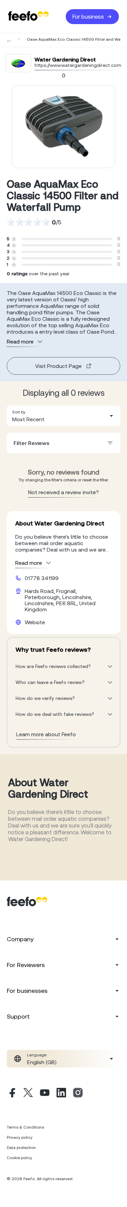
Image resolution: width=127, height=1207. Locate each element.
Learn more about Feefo (46, 734)
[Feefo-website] (28, 16)
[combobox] (63, 416)
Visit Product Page (58, 366)
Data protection (21, 1147)
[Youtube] (44, 1093)
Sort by (18, 412)
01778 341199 (42, 578)
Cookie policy (19, 1157)
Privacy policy (20, 1137)
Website (35, 622)
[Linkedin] (61, 1093)
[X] (28, 1093)
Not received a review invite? (63, 492)
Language (36, 1055)
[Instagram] (78, 1093)
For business (88, 16)
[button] (63, 416)
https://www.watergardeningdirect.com (78, 65)
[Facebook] (11, 1093)
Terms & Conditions (25, 1127)
